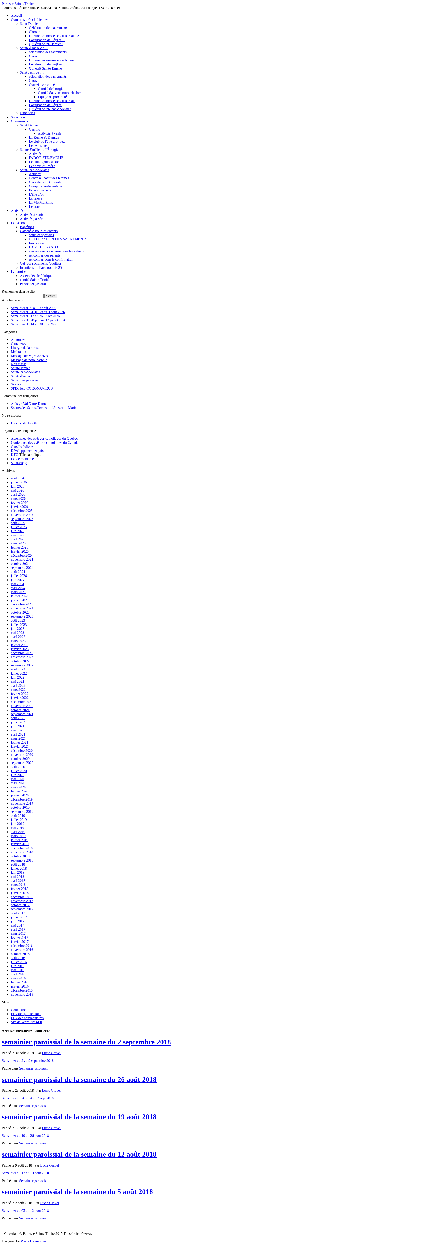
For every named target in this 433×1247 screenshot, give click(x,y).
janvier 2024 (20, 600)
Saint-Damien (29, 24)
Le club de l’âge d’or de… (48, 141)
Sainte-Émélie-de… (34, 48)
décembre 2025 (22, 511)
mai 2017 (17, 925)
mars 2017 (18, 933)
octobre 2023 (20, 612)
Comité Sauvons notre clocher (59, 93)
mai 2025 (17, 535)
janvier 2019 (20, 844)
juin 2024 (17, 580)
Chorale (34, 32)
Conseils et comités (42, 84)
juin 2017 (17, 921)
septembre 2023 (22, 616)
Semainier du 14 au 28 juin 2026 (34, 324)
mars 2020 (18, 787)
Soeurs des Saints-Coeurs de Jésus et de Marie (43, 408)
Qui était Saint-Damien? (46, 44)
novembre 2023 (22, 608)
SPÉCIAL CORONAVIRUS (32, 388)
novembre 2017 (22, 901)
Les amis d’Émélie (42, 166)
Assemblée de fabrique (36, 276)
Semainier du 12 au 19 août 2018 (25, 1173)
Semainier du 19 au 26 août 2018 (25, 1135)
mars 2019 (18, 836)
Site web (17, 384)
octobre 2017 (20, 905)
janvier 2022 (20, 698)
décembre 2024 (22, 555)
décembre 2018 (22, 848)
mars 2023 (18, 641)
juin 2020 (17, 775)
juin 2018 (17, 872)
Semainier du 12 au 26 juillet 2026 (35, 316)
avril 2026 (18, 494)
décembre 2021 (22, 702)
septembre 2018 (22, 860)
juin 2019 (17, 824)
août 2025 (18, 523)
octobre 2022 (20, 661)
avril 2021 (18, 734)
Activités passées (32, 219)
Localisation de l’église (45, 64)
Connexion (19, 1010)
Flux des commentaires (27, 1018)
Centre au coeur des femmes (49, 178)
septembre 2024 (22, 568)
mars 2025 (18, 543)
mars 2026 (18, 498)
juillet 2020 (19, 771)
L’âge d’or (36, 194)
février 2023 (19, 645)
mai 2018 (17, 876)
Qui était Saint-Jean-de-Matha (50, 109)
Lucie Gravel (51, 1053)
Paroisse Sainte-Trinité (18, 4)
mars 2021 (18, 738)
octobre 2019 (20, 807)
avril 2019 (18, 832)
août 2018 (18, 864)
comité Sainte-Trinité (34, 280)
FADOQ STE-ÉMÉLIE (46, 158)
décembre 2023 (22, 604)
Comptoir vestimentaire (45, 186)
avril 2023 (18, 637)
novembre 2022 (22, 657)
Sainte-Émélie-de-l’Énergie (39, 150)
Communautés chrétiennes (29, 19)
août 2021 (18, 718)
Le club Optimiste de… (45, 162)
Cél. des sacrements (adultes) (40, 263)
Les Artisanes (38, 145)
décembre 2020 (22, 750)
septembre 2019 (22, 811)
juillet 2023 (19, 624)
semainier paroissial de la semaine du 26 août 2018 (79, 1079)
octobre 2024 (20, 563)
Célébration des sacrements (48, 28)
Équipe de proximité (52, 97)
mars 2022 (18, 689)
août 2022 (18, 669)
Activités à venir (49, 133)
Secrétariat (18, 117)
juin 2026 (17, 486)
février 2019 (19, 840)
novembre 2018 (22, 852)
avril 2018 (18, 881)
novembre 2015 (22, 994)
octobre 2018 (20, 856)
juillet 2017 (19, 917)
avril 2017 (18, 929)
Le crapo (35, 206)
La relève (35, 198)
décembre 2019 (22, 799)
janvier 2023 (20, 649)
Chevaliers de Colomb (45, 182)
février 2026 (19, 502)
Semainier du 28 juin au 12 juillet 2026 (38, 320)
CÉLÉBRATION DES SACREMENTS (58, 239)
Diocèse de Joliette (24, 423)
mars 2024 (18, 592)
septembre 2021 (22, 714)
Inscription (36, 243)
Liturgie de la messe (25, 348)
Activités (35, 154)
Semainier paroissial (25, 380)
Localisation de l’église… (47, 40)
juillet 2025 (19, 527)
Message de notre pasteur (29, 360)
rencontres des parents (44, 255)
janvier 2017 (20, 941)
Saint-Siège (19, 463)
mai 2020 (17, 779)
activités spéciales (41, 235)
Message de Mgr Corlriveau (31, 356)
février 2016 (19, 982)
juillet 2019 (19, 820)
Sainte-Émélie (21, 376)
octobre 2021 (20, 710)
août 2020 (18, 767)
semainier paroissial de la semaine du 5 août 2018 (77, 1192)
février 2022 (19, 694)
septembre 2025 (22, 519)
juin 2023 (17, 629)
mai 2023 (17, 633)
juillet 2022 (19, 673)
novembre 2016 (22, 950)
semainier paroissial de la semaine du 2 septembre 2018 (86, 1042)
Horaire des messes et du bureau (52, 60)
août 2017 (18, 913)
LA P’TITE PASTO (43, 247)
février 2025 (19, 547)
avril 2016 (18, 974)
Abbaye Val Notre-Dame (28, 404)
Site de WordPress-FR (26, 1022)
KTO (14, 455)
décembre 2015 (22, 990)
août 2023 (18, 620)
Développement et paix (27, 451)
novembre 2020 (22, 755)
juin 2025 (17, 531)
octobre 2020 (20, 759)
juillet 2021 (19, 722)
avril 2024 (18, 588)
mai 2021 (17, 730)
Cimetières (27, 113)
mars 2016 (18, 978)
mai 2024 (17, 584)
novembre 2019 (22, 803)
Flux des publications (26, 1014)
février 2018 (19, 889)
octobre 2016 (20, 954)
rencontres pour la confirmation (51, 259)
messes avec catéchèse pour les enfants (56, 251)
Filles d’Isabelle (40, 190)
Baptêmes (27, 227)
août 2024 (18, 572)
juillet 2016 (19, 962)
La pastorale (19, 223)
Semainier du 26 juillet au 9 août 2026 (38, 312)
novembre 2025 (22, 515)
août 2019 (18, 815)
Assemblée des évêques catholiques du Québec (44, 438)
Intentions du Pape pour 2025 (41, 267)
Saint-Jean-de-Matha (34, 170)
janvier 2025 (20, 551)
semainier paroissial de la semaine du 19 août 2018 (79, 1117)
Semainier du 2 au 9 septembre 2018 (28, 1061)
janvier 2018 (20, 893)
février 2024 (19, 596)
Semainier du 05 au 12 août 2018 (25, 1210)
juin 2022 (17, 677)
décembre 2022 (22, 653)
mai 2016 (17, 970)
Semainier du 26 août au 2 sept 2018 (28, 1098)
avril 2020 (18, 783)
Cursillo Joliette (22, 446)
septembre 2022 (22, 665)
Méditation (18, 352)
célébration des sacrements (48, 52)
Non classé (18, 364)
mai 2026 (17, 490)
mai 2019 (17, 828)
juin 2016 (17, 966)
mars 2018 (18, 885)
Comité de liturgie (50, 89)
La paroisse (19, 271)
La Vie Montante (41, 202)
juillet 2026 (19, 482)
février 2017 (19, 937)
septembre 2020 (22, 763)
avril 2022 (18, 685)
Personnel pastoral (33, 284)
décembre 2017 (22, 897)
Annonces (18, 339)
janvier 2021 (20, 746)
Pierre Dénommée (33, 1241)
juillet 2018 (19, 868)
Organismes (19, 121)
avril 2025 (18, 539)
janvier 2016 (20, 986)
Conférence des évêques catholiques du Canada (44, 442)
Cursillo (34, 129)
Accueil (16, 15)
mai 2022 (17, 681)
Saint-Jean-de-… (32, 72)
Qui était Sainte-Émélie (45, 68)
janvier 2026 (20, 507)
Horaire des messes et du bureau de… (56, 36)
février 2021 (19, 742)
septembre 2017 (22, 909)
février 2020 (19, 791)
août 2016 (18, 958)
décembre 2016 (22, 946)
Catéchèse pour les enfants (39, 231)
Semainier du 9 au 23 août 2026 (33, 308)
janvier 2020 (20, 795)
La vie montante (22, 459)
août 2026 (18, 478)
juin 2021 (17, 726)
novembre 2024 (22, 559)
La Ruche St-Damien (44, 137)
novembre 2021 (22, 706)
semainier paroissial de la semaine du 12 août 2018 (79, 1154)
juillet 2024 (19, 576)
